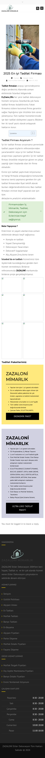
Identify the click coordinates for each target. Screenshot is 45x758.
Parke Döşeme (10, 638)
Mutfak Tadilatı (10, 616)
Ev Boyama (8, 627)
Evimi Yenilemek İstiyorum (16, 682)
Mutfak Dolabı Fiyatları (14, 644)
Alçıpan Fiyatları (11, 633)
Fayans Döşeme (11, 649)
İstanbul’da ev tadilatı (12, 259)
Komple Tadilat (28, 78)
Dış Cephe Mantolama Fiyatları (18, 670)
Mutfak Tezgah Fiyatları (14, 665)
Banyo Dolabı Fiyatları (14, 676)
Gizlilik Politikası (11, 599)
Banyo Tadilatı (10, 621)
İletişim (7, 593)
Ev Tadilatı (8, 610)
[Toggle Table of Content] (31, 133)
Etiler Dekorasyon (19, 80)
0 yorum (16, 78)
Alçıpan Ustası (10, 605)
